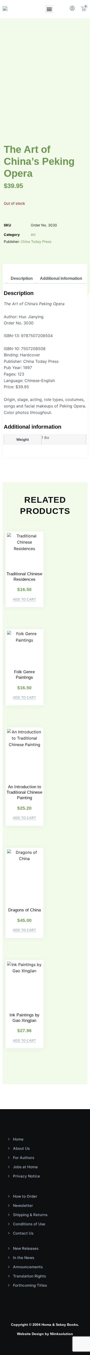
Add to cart (24, 599)
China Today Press (36, 241)
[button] (49, 9)
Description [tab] (22, 278)
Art (33, 234)
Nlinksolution (61, 1334)
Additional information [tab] (61, 278)
